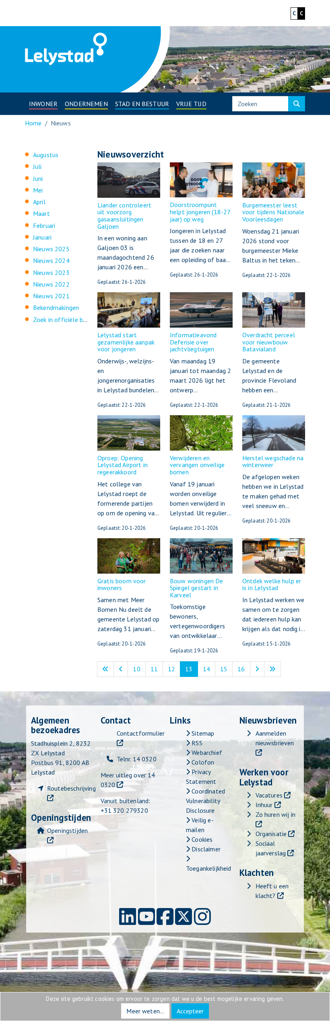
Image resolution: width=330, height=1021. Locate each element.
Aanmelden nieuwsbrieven (275, 738)
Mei (38, 190)
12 (174, 668)
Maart (41, 213)
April (39, 202)
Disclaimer (205, 849)
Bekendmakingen (56, 307)
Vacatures (269, 795)
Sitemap (202, 733)
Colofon (202, 762)
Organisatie (271, 834)
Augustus (45, 155)
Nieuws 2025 (51, 249)
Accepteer (190, 1011)
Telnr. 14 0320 (137, 759)
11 (157, 668)
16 (243, 668)
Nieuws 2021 (51, 296)
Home (33, 123)
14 (209, 668)
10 (139, 668)
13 (191, 668)
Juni (38, 178)
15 (226, 668)
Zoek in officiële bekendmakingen (79, 320)
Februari (44, 225)
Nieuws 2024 (51, 260)
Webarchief (206, 752)
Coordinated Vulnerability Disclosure (205, 800)
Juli (37, 166)
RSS (196, 743)
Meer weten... (145, 1011)
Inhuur (264, 805)
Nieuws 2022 (51, 284)
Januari (42, 237)
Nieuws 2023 (51, 273)
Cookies (201, 839)
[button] (43, 103)
